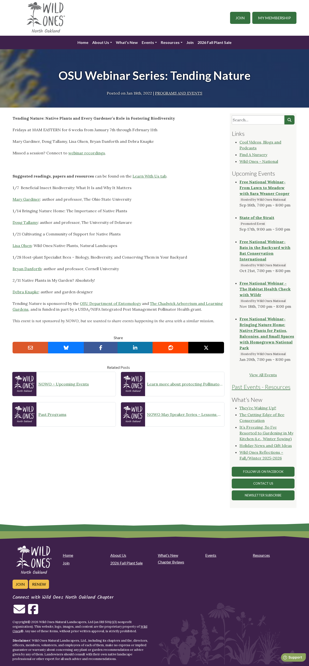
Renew (39, 584)
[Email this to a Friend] (30, 347)
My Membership (274, 17)
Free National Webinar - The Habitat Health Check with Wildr (265, 289)
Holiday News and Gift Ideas (265, 445)
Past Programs (52, 414)
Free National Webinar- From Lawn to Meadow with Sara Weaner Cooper (264, 187)
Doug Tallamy (25, 222)
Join (240, 17)
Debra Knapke (26, 291)
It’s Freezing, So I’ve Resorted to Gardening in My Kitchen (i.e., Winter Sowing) (266, 433)
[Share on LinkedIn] (135, 347)
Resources (170, 42)
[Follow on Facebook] (33, 612)
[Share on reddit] (170, 347)
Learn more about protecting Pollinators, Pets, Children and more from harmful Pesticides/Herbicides (184, 384)
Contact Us (263, 483)
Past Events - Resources (261, 386)
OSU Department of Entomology (110, 303)
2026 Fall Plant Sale (214, 42)
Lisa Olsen (22, 245)
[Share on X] (206, 347)
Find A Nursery (253, 154)
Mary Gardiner (26, 199)
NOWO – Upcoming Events (63, 384)
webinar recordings (86, 153)
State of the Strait (256, 217)
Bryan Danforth (27, 268)
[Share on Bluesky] (66, 347)
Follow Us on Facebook (263, 472)
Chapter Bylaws (171, 562)
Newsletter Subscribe (263, 495)
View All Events (263, 374)
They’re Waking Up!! (257, 407)
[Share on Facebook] (101, 347)
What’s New (127, 42)
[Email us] (19, 612)
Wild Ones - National (258, 161)
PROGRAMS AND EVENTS (178, 93)
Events (148, 42)
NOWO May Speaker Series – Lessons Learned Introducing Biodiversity (184, 414)
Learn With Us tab (149, 176)
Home (82, 42)
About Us (100, 42)
